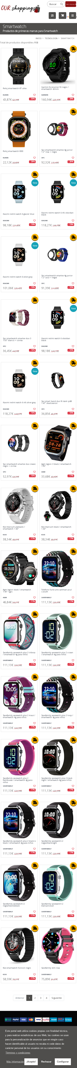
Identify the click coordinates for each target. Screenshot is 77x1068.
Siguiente (57, 997)
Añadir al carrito (20, 106)
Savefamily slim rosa (50, 968)
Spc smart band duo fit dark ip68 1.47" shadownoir (56, 402)
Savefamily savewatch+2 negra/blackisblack (14, 905)
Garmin (44, 95)
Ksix (5, 534)
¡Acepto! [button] (31, 1061)
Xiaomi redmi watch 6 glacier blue (18, 214)
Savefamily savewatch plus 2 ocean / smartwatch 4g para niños (57, 654)
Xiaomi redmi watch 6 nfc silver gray (19, 403)
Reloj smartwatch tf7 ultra (15, 88)
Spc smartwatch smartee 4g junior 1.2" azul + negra (57, 277)
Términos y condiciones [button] (18, 1052)
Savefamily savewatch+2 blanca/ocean (52, 905)
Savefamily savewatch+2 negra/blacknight (52, 842)
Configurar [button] (63, 1061)
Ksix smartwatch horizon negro (17, 968)
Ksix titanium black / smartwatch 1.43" (56, 528)
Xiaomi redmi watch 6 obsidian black (55, 339)
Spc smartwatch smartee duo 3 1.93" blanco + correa (17, 339)
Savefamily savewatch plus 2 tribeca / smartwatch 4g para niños (19, 654)
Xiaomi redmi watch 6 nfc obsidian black (57, 214)
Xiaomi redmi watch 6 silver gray (17, 277)
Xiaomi (6, 220)
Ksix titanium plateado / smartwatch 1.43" (14, 528)
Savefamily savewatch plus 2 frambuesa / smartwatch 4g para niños (17, 780)
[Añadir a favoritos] (34, 95)
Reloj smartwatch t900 (13, 151)
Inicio (39, 38)
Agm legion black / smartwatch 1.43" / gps (17, 591)
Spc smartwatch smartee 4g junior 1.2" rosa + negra (57, 151)
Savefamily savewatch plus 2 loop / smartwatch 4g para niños (57, 716)
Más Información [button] (15, 1061)
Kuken (5, 95)
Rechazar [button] (46, 1061)
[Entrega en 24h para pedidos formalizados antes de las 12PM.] (73, 48)
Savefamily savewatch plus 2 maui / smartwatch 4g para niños (19, 716)
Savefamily (46, 597)
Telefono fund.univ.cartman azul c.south (56, 591)
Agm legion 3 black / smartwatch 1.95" (56, 465)
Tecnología (51, 38)
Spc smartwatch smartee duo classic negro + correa (19, 465)
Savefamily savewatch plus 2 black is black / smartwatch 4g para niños (19, 842)
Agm (43, 472)
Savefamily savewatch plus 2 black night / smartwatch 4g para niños (56, 779)
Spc (43, 158)
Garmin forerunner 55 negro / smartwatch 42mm (55, 88)
